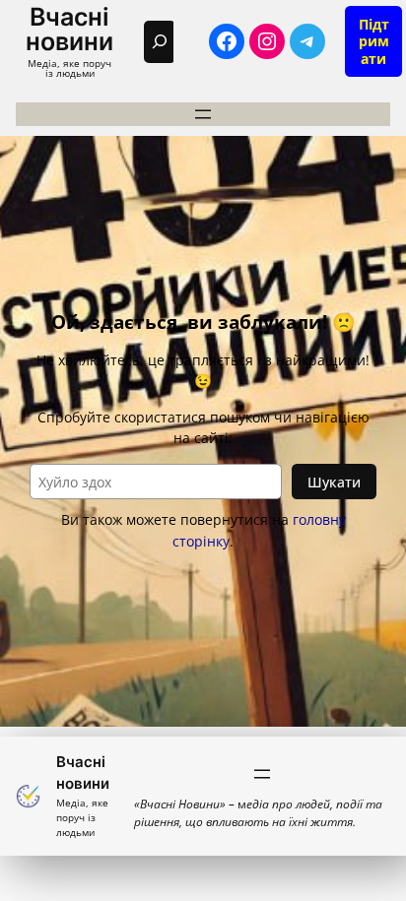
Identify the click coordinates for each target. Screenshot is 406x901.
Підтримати (374, 41)
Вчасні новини (69, 29)
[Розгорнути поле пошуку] (159, 42)
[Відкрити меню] (203, 114)
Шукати (334, 482)
